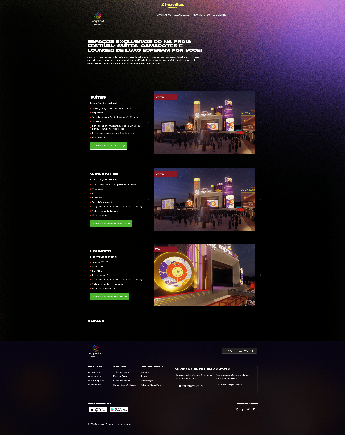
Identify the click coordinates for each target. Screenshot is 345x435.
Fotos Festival (163, 15)
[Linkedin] (253, 409)
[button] (149, 122)
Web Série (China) (201, 15)
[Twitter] (248, 409)
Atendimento (219, 15)
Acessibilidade (181, 15)
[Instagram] (237, 409)
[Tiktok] (242, 409)
